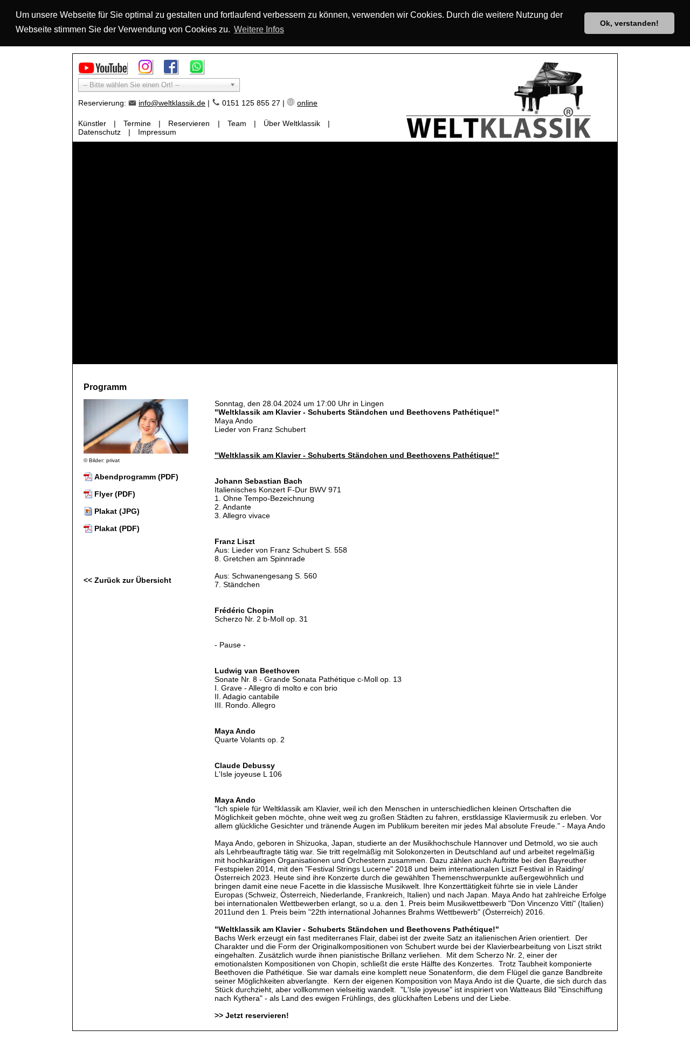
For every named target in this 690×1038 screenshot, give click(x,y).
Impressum (157, 132)
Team (236, 123)
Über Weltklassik (292, 123)
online (307, 103)
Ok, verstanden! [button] (629, 23)
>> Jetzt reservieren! (252, 1015)
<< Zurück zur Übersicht (127, 580)
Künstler (92, 123)
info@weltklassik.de (172, 103)
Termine (137, 123)
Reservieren (189, 123)
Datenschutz (99, 132)
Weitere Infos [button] (259, 29)
